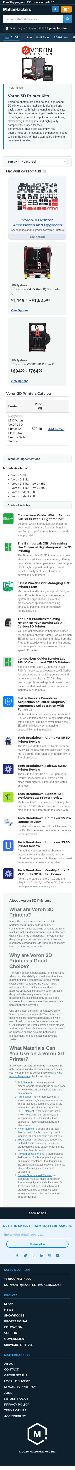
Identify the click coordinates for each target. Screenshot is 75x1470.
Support (11, 1333)
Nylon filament (26, 1128)
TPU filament (25, 1139)
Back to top (37, 1213)
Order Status (15, 1375)
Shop (8, 1304)
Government (15, 1339)
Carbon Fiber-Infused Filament (35, 1175)
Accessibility (15, 1416)
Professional (16, 1321)
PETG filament (26, 1111)
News (9, 1310)
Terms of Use (15, 1410)
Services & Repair (18, 1345)
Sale (29, 37)
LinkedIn (41, 1255)
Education (13, 1327)
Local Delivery (17, 1381)
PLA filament (25, 1082)
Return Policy (16, 1399)
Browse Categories (24, 171)
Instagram (33, 1255)
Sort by (12, 161)
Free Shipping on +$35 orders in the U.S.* (28, 2)
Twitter (25, 1255)
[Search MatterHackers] (67, 19)
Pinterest (49, 1255)
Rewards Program (20, 1387)
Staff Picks (42, 37)
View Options (19, 310)
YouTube (57, 1255)
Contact (11, 1369)
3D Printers (61, 37)
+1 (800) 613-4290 (17, 1279)
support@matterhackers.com (32, 1285)
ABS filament (25, 1096)
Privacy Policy (16, 1404)
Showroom (14, 1315)
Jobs (8, 1393)
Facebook (17, 1255)
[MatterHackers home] (17, 10)
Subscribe (37, 1244)
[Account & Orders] (55, 9)
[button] (37, 28)
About (9, 1364)
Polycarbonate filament (31, 1153)
